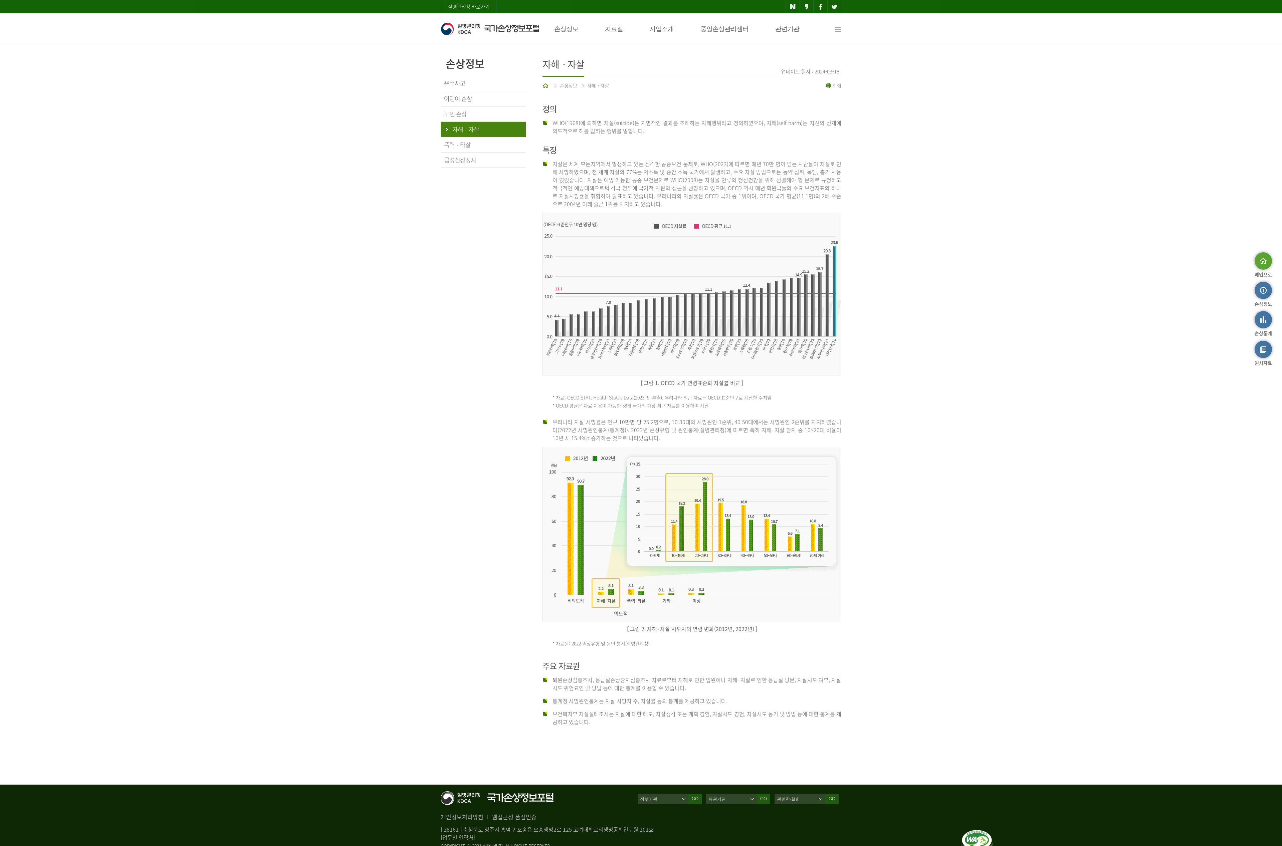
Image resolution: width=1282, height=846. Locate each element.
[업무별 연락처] (458, 837)
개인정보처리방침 (462, 817)
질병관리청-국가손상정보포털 (490, 28)
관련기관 (787, 28)
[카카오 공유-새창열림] (807, 6)
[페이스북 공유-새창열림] (820, 6)
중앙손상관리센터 (724, 28)
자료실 (614, 28)
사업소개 (662, 28)
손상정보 (566, 28)
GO (695, 798)
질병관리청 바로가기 (468, 6)
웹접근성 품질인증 (514, 817)
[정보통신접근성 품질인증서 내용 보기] (977, 834)
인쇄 (836, 85)
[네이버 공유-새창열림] (793, 6)
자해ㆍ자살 (598, 85)
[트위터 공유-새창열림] (834, 6)
